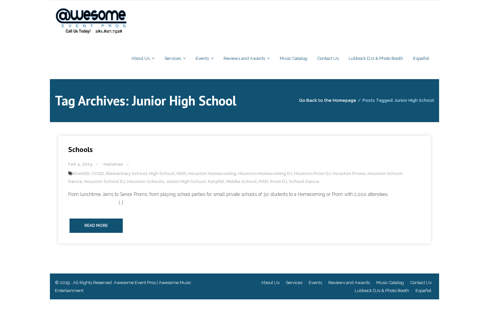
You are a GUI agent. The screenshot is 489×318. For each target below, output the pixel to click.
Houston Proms (349, 173)
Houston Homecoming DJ (265, 173)
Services (294, 282)
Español (423, 290)
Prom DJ (278, 181)
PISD (263, 181)
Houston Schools (145, 181)
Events (315, 282)
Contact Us (420, 282)
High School (162, 173)
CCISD (97, 173)
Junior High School (186, 181)
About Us (270, 282)
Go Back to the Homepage (327, 100)
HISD (181, 173)
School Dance (304, 181)
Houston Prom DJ (312, 173)
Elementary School (126, 173)
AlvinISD (81, 173)
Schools (80, 149)
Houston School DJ (104, 181)
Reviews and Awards (349, 282)
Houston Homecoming (212, 173)
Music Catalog (390, 282)
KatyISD (216, 181)
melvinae (113, 164)
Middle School (241, 181)
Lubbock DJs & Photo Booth (382, 290)
